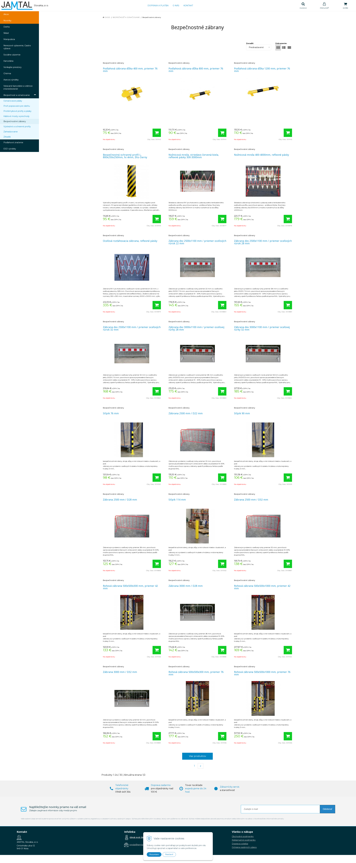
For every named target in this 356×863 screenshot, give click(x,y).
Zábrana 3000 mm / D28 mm (186, 585)
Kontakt (188, 5)
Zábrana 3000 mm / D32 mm (120, 672)
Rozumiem (154, 854)
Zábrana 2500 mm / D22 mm (186, 413)
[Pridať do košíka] (157, 133)
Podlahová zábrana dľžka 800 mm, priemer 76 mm (196, 70)
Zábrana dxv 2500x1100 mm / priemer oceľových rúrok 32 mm (132, 328)
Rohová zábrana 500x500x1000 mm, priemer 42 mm (262, 587)
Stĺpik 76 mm (111, 413)
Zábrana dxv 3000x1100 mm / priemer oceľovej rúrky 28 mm (196, 328)
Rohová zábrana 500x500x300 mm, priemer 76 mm (196, 673)
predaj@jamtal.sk (137, 844)
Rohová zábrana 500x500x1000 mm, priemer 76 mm (262, 673)
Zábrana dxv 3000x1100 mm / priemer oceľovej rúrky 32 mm (262, 328)
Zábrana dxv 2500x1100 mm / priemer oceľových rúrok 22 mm (197, 242)
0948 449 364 (137, 837)
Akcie (6, 14)
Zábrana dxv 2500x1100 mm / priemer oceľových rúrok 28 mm (263, 242)
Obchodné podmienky (243, 836)
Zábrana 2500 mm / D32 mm (251, 499)
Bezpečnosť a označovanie (126, 17)
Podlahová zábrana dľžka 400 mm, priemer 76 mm (130, 70)
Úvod (107, 17)
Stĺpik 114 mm (177, 499)
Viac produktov (197, 756)
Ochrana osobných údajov (244, 847)
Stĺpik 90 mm (242, 413)
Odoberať (327, 809)
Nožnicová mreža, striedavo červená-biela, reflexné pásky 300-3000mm (194, 156)
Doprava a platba (158, 5)
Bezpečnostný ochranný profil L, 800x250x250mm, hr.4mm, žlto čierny (125, 156)
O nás (176, 5)
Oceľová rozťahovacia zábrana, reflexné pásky (130, 240)
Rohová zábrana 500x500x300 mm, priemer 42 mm (130, 587)
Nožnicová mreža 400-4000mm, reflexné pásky (261, 154)
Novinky (7, 20)
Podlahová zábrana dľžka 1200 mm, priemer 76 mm (262, 70)
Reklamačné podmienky (244, 840)
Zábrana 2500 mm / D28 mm (120, 499)
